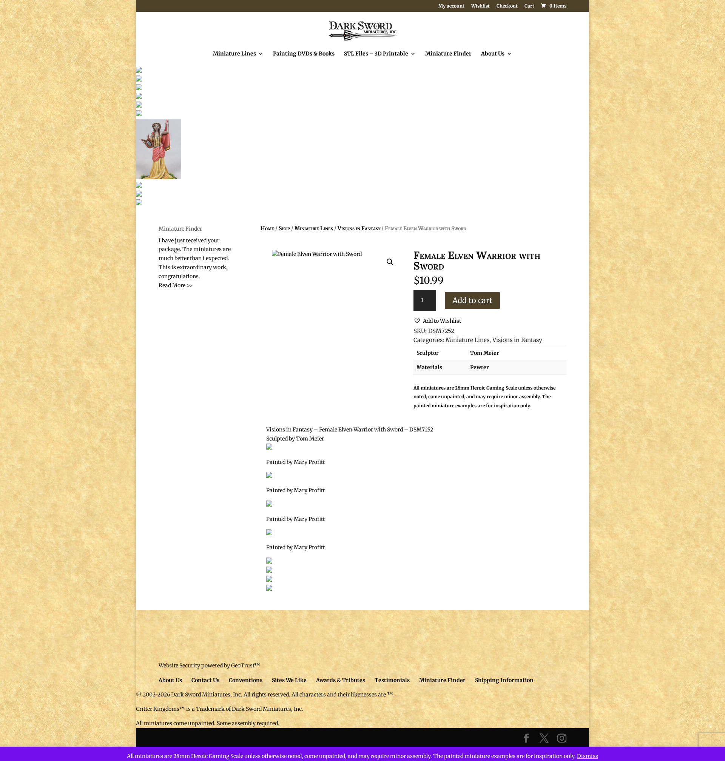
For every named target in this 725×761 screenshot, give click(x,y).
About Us (492, 54)
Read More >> (176, 285)
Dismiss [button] (587, 756)
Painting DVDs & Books (304, 54)
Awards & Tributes (340, 680)
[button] (390, 262)
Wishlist (480, 6)
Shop (284, 228)
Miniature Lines (234, 54)
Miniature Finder (448, 54)
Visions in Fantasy (359, 228)
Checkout (507, 6)
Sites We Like (289, 680)
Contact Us (205, 680)
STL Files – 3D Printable (376, 54)
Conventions (245, 680)
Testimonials (392, 680)
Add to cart (472, 300)
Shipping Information (504, 680)
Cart (529, 6)
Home (267, 228)
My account (451, 6)
